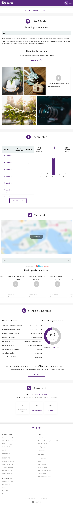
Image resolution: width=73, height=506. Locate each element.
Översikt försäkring (8, 461)
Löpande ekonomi (7, 441)
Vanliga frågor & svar (44, 447)
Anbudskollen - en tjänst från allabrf (48, 441)
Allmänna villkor (42, 467)
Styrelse (44, 394)
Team (39, 461)
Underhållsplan (6, 447)
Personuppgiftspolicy (44, 470)
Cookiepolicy (42, 473)
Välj (4, 33)
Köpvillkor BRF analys (44, 476)
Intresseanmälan (7, 494)
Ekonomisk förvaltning (8, 438)
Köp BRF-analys (42, 438)
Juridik (4, 450)
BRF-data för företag (44, 444)
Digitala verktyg (7, 444)
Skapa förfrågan (7, 473)
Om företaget (42, 458)
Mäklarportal (41, 450)
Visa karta (36, 237)
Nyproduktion (6, 491)
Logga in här (36, 60)
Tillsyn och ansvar (7, 467)
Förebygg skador (7, 470)
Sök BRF (37, 428)
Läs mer (36, 374)
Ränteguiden (6, 484)
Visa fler (17, 200)
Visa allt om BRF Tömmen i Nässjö (36, 11)
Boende (37, 394)
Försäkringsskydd (7, 464)
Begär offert (6, 453)
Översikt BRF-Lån (7, 481)
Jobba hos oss (42, 464)
